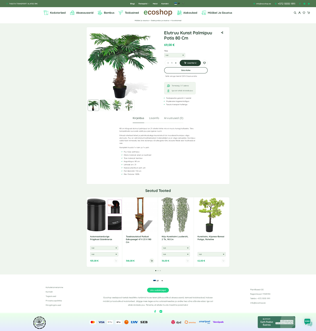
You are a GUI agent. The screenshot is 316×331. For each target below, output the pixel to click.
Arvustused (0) (173, 118)
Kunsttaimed (176, 20)
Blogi (132, 3)
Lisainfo (154, 118)
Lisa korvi (191, 62)
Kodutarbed (58, 12)
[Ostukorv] (308, 13)
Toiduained (132, 12)
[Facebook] (300, 3)
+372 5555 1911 (286, 3)
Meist (155, 3)
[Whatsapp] (309, 3)
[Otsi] (295, 13)
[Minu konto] (299, 13)
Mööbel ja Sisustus (220, 12)
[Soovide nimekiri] (304, 13)
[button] (151, 260)
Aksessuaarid (84, 12)
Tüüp (166, 51)
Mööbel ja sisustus (142, 20)
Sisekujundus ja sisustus (160, 20)
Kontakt (165, 3)
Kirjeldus (138, 118)
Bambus (109, 12)
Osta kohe (185, 70)
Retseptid (142, 3)
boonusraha (192, 76)
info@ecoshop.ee (263, 4)
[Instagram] (304, 3)
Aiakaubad (190, 12)
